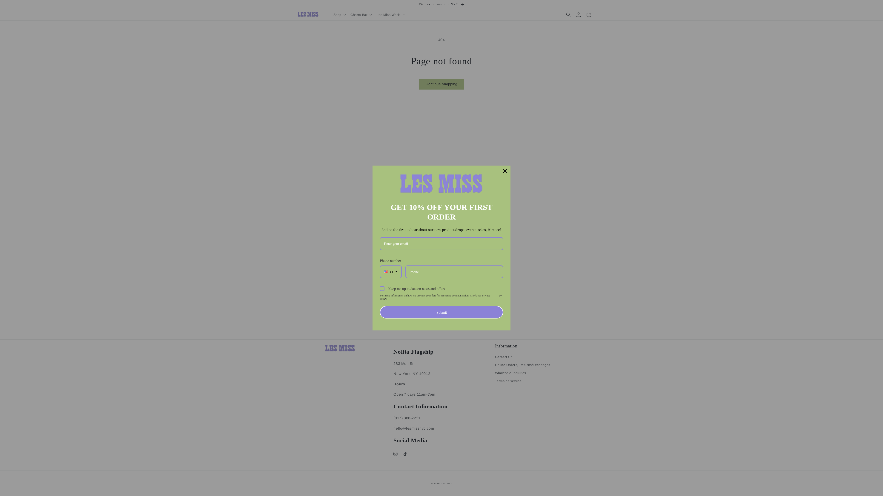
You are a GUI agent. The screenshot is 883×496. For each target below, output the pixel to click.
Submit (441, 312)
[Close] (504, 171)
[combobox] (391, 271)
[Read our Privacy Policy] (500, 296)
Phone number (390, 260)
